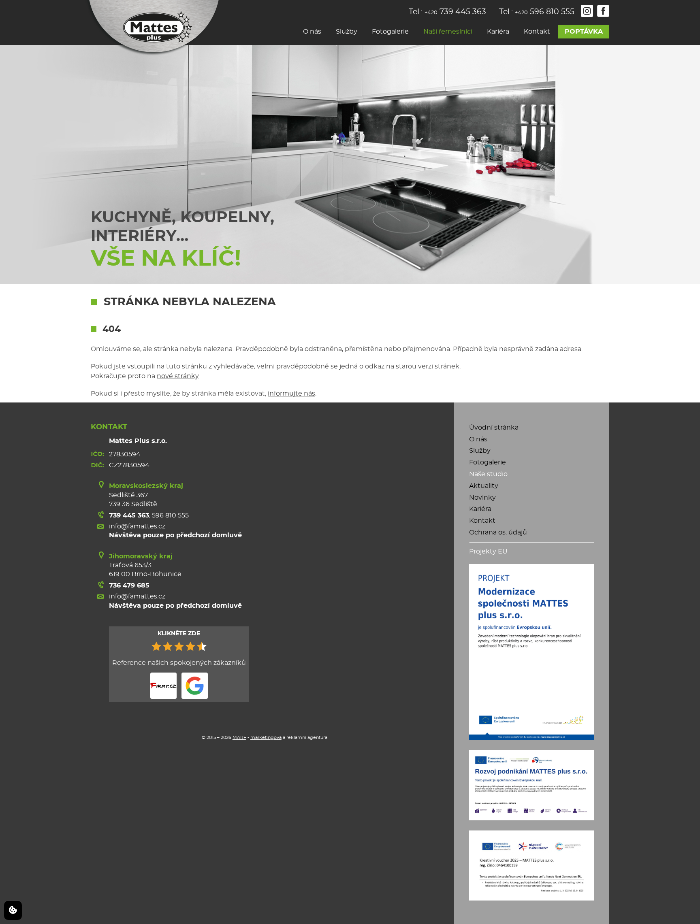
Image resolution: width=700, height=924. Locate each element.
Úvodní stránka (494, 427)
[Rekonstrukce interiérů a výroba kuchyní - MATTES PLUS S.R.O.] (152, 28)
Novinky (482, 497)
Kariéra (498, 31)
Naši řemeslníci (447, 31)
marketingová (266, 737)
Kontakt (537, 31)
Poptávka (584, 31)
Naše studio (488, 474)
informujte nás (291, 393)
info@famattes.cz (137, 526)
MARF (239, 737)
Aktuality (483, 486)
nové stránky (177, 376)
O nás (312, 31)
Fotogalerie (390, 31)
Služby (346, 31)
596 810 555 (170, 515)
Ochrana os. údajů (498, 532)
